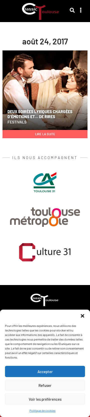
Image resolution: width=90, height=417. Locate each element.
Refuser (45, 385)
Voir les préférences (45, 399)
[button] (82, 315)
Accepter (45, 371)
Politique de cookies (43, 410)
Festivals (17, 121)
